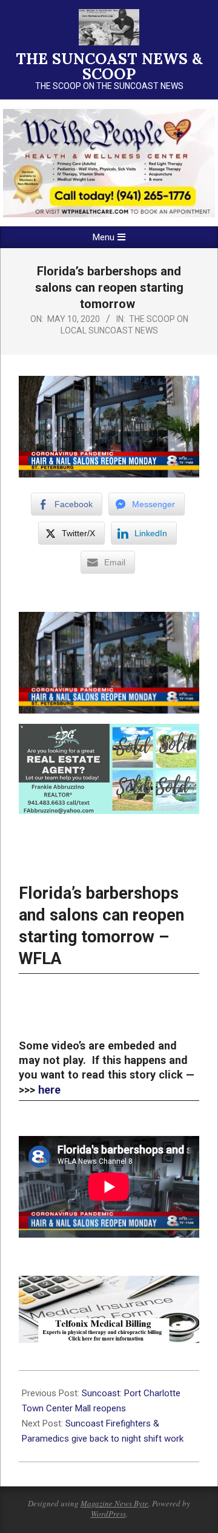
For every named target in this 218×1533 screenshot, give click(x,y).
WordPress (108, 1513)
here (49, 1089)
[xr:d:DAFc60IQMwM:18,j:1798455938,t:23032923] (109, 732)
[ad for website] (109, 1284)
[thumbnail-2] (109, 114)
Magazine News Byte (114, 1503)
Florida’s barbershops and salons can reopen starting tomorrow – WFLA (101, 926)
